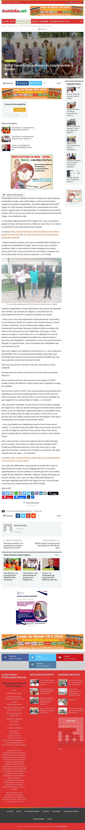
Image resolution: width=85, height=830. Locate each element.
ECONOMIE (44, 21)
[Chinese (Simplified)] (69, 3)
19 (67, 740)
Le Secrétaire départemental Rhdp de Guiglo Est (19, 511)
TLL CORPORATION (60, 826)
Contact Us (16, 2)
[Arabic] (68, 3)
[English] (71, 3)
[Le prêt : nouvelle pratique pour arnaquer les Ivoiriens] (71, 173)
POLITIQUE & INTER (23, 21)
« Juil (60, 749)
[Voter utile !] (62, 702)
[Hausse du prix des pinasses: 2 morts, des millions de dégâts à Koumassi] (71, 122)
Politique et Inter (10, 60)
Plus (67, 21)
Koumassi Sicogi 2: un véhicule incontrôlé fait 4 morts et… (47, 691)
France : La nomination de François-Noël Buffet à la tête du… (22, 147)
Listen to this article (14, 195)
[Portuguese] (77, 3)
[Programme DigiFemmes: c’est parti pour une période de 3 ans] (62, 691)
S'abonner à (20, 109)
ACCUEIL (5, 21)
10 (60, 736)
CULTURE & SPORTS (57, 21)
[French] (73, 3)
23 (81, 740)
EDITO (12, 21)
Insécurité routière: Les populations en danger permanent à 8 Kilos (13, 545)
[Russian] (79, 3)
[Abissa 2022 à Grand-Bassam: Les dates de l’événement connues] (71, 139)
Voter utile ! (72, 700)
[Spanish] (81, 3)
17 (60, 740)
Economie (9, 2)
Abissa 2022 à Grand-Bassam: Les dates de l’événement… (47, 711)
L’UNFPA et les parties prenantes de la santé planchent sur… (76, 711)
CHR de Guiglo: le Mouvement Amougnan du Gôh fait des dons (47, 545)
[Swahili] (82, 3)
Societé (3, 2)
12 (67, 736)
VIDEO (49, 819)
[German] (75, 3)
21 (74, 740)
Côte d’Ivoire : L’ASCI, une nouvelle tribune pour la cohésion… (76, 682)
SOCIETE (35, 21)
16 (81, 736)
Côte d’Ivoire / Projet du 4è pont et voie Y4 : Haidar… (47, 682)
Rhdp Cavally (38, 511)
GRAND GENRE (38, 819)
